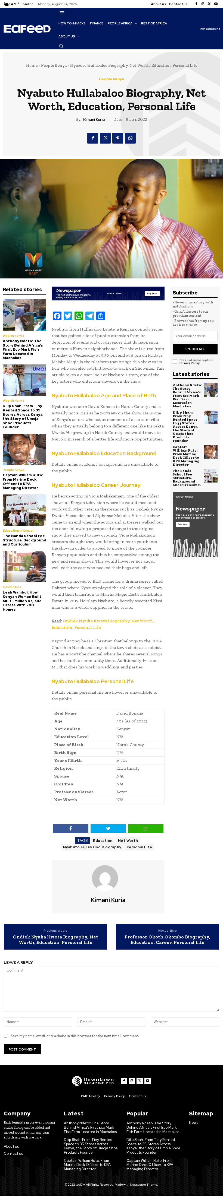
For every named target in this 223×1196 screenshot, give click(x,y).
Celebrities (12, 587)
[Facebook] (196, 4)
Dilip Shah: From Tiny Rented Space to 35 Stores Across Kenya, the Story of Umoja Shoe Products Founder (23, 416)
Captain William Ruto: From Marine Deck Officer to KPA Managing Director (23, 481)
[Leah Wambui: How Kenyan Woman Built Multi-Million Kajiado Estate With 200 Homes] (24, 566)
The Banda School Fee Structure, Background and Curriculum (24, 540)
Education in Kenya (18, 530)
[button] (61, 46)
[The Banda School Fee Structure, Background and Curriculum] (24, 510)
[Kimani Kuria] (108, 878)
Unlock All (195, 349)
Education (103, 840)
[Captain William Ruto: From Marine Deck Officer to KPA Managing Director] (24, 449)
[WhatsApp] (130, 138)
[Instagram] (203, 4)
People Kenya (54, 65)
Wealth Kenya (13, 335)
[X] (209, 4)
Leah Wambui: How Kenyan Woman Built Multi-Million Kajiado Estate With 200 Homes (22, 600)
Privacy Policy (189, 363)
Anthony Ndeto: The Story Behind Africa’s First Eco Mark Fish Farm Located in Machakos (23, 349)
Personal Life (139, 847)
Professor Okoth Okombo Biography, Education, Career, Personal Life (167, 939)
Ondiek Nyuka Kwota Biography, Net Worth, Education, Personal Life (55, 939)
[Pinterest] (117, 138)
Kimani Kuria (94, 119)
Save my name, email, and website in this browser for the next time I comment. (75, 1036)
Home (32, 65)
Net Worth (128, 840)
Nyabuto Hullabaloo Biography (92, 847)
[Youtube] (216, 4)
